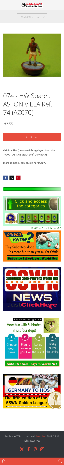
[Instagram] (42, 449)
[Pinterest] (35, 449)
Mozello (40, 436)
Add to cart (32, 137)
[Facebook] (28, 449)
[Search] (60, 461)
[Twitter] (22, 449)
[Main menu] (5, 5)
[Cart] (3, 461)
